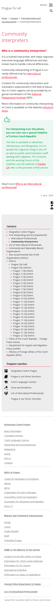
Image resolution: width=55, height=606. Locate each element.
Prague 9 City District (23, 295)
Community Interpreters (24, 241)
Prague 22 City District (23, 335)
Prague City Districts (21, 267)
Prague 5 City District (23, 283)
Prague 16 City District (23, 317)
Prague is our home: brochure (26, 376)
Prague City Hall (19, 264)
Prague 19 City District (23, 326)
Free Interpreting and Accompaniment (28, 235)
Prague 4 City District (23, 280)
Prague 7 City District (23, 289)
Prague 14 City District (23, 311)
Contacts (14, 18)
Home (4, 18)
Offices (12, 261)
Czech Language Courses (23, 382)
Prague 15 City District (23, 314)
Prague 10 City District (23, 298)
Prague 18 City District (23, 323)
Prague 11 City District (23, 301)
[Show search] (51, 10)
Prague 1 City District (23, 270)
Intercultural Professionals (24, 238)
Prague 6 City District (23, 286)
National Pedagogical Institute (21, 95)
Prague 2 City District (23, 274)
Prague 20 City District (23, 329)
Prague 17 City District (23, 320)
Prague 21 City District (23, 332)
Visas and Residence (21, 387)
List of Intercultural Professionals (25, 244)
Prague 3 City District (23, 277)
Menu (43, 5)
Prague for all (11, 8)
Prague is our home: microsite (26, 399)
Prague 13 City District (23, 307)
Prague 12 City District (23, 304)
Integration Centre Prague (22, 231)
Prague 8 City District (23, 292)
